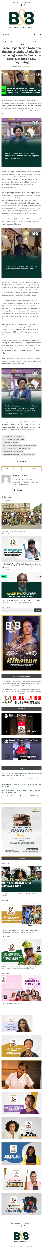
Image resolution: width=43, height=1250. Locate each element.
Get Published (25, 2)
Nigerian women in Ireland (10, 454)
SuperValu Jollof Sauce (28, 454)
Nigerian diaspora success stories (12, 451)
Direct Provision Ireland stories (12, 445)
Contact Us (27, 1223)
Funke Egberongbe (30, 445)
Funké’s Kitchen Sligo (9, 448)
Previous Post (11, 469)
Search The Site (6, 607)
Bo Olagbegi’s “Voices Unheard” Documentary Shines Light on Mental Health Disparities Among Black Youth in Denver (21, 566)
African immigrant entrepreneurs (12, 436)
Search (38, 610)
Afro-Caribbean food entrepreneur (13, 439)
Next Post (31, 469)
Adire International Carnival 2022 (14, 531)
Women (21, 44)
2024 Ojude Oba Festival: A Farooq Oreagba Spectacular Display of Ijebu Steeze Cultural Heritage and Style (19, 967)
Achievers (6, 42)
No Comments (26, 66)
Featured (36, 42)
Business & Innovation (23, 42)
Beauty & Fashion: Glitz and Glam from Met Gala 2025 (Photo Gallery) (21, 894)
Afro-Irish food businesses (10, 442)
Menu (6, 34)
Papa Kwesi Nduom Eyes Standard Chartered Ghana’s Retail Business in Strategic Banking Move (21, 601)
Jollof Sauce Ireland (24, 448)
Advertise (15, 2)
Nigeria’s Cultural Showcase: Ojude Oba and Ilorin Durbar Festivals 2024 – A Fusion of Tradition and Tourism (20, 931)
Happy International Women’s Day (12, 1003)
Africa (13, 42)
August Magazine (15, 1223)
